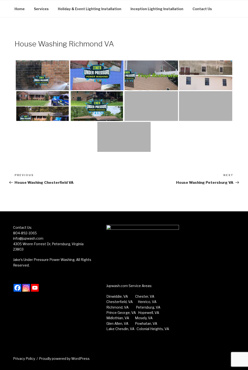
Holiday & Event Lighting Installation (89, 9)
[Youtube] (35, 288)
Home (20, 9)
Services (41, 9)
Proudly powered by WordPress (64, 358)
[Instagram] (26, 288)
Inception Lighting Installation (157, 9)
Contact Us (202, 9)
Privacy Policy (24, 358)
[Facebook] (17, 288)
